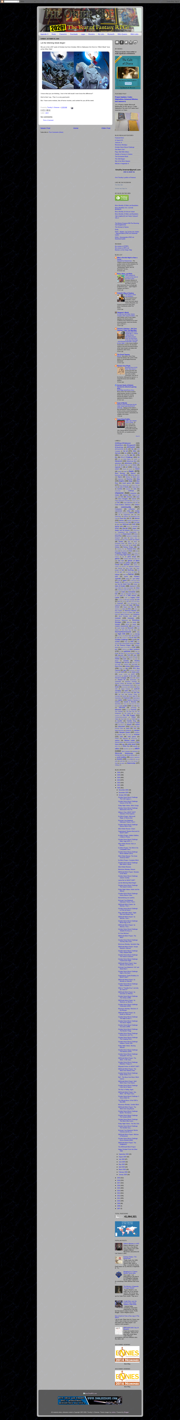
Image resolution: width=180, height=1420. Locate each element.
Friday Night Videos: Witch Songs (128, 805)
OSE (133, 647)
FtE (123, 556)
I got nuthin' (135, 578)
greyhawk (126, 564)
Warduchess (134, 738)
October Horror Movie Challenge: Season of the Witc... (128, 802)
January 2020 (123, 1174)
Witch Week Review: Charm (126, 829)
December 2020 (124, 790)
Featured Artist (119, 138)
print (135, 655)
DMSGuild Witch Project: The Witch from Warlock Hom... (127, 1069)
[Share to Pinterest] (49, 110)
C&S (116, 487)
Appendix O (44, 34)
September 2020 (124, 1154)
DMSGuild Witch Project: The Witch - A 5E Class (127, 1058)
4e (132, 453)
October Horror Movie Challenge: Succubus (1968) (128, 1025)
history (135, 572)
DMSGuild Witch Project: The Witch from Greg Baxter (127, 1107)
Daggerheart (127, 514)
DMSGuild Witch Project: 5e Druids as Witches (126, 1013)
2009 (119, 1203)
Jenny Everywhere (128, 588)
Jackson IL (133, 586)
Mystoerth (111, 34)
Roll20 (120, 668)
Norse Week (128, 635)
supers (120, 700)
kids (116, 593)
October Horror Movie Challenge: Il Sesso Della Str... (128, 1097)
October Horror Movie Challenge (124, 147)
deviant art (123, 522)
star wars (121, 694)
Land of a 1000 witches (128, 595)
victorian (136, 734)
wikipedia (135, 746)
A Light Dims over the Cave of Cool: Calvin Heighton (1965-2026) (130, 1303)
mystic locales (121, 628)
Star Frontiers (127, 692)
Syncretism (118, 703)
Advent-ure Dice (132, 461)
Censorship (117, 490)
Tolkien (117, 719)
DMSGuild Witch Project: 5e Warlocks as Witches (126, 1001)
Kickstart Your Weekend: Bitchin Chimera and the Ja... (128, 1131)
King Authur (129, 593)
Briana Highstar (123, 485)
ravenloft (126, 660)
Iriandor (135, 584)
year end (122, 761)
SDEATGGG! (118, 676)
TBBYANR (122, 707)
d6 (119, 514)
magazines (118, 605)
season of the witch (130, 676)
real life (126, 662)
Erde (136, 543)
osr (116, 649)
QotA (124, 659)
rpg (126, 668)
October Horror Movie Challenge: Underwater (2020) (128, 1005)
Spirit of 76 (118, 692)
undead (137, 724)
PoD (128, 655)
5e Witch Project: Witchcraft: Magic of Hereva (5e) (127, 817)
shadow (137, 677)
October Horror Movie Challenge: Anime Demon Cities (128, 894)
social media (125, 687)
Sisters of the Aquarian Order (125, 685)
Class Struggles (123, 499)
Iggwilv (125, 580)
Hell (123, 570)
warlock (117, 740)
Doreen (128, 526)
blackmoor (121, 479)
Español (117, 545)
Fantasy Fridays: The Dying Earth (130, 1257)
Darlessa (126, 516)
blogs (130, 481)
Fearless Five (120, 549)
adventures (128, 463)
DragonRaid (118, 534)
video (121, 736)
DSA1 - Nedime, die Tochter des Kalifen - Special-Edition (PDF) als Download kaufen (127, 233)
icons (119, 580)
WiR (132, 748)
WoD (123, 755)
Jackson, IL (118, 142)
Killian (122, 593)
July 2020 (122, 1159)
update (132, 726)
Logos (83, 34)
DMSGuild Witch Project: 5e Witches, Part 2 (126, 917)
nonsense (120, 635)
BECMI (125, 475)
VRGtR (117, 738)
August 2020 (123, 1157)
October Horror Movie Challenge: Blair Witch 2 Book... (128, 863)
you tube (122, 763)
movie (134, 622)
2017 (119, 1183)
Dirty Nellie (137, 522)
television (118, 709)
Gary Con (136, 558)
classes (134, 499)
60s (120, 455)
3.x (126, 453)
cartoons (128, 489)
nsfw (118, 637)
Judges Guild (134, 589)
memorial (117, 612)
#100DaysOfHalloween (123, 443)
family (134, 545)
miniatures (136, 614)
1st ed (125, 451)
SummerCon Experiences (124, 261)
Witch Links (134, 34)
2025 (119, 775)
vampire (136, 730)
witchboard (135, 751)
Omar (126, 641)
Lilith (138, 599)
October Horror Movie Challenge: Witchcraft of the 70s (128, 808)
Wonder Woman (131, 755)
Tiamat (133, 717)
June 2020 (122, 1162)
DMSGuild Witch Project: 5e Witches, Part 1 (126, 925)
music (134, 624)
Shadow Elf (121, 679)
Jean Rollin (118, 588)
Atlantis (124, 469)
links (119, 601)
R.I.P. (131, 658)
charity (117, 495)
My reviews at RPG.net (122, 248)
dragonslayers (127, 534)
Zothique (117, 765)
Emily (116, 229)
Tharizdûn (133, 709)
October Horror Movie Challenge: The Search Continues (128, 955)
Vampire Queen (124, 732)
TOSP (127, 719)
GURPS (117, 566)
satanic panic (135, 672)
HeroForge (131, 570)
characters (133, 493)
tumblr (119, 724)
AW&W (137, 469)
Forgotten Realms (121, 553)
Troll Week (130, 722)
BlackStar (129, 479)
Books (54, 34)
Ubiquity (129, 724)
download (135, 526)
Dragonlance (121, 532)
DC (130, 518)
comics (136, 504)
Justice (117, 592)
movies (117, 624)
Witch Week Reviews (124, 867)
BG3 (138, 475)
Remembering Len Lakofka (126, 898)
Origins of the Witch (125, 647)
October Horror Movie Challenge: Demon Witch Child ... (128, 825)
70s (128, 455)
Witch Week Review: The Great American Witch (127, 856)
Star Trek (137, 692)
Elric (129, 541)
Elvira (135, 541)
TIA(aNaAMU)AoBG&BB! (121, 717)
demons (121, 520)
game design (132, 556)
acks (119, 459)
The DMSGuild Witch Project (127, 1147)
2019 (119, 1178)
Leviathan (120, 599)
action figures (127, 459)
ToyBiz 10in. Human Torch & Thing (131, 421)
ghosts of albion (133, 560)
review (127, 666)
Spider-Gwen (134, 690)
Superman (127, 698)
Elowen (121, 541)
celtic (134, 489)
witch (47, 113)
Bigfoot (120, 477)
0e (127, 449)
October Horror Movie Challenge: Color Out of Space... (128, 1086)
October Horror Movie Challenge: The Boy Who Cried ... (128, 940)
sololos (113, 1412)
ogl (133, 639)
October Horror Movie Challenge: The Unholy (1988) (128, 997)
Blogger (126, 1412)
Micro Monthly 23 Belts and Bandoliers (126, 205)
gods (135, 563)
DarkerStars (118, 516)
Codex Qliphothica (128, 502)
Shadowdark (133, 679)
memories (124, 612)
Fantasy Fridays (128, 547)
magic (130, 605)
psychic (131, 657)
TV (123, 724)
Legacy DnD (134, 597)
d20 (138, 512)
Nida (138, 632)
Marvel (136, 608)
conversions (118, 511)
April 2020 (122, 1167)
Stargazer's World (123, 312)
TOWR (133, 719)
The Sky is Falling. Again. (126, 1089)
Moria (128, 622)
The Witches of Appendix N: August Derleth (131, 1287)
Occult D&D (133, 637)
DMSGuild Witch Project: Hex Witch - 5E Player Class (127, 1093)
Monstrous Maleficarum (121, 620)
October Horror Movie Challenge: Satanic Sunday (128, 876)
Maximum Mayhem (131, 610)
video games (132, 736)
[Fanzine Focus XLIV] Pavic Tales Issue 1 (131, 368)
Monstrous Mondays (121, 145)
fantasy (117, 547)
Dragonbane (136, 530)
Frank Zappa (134, 553)
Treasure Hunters (119, 722)
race (136, 658)
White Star (126, 746)
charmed (125, 495)
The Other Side (119, 184)
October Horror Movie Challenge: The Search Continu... (128, 886)
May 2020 (122, 1164)
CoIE (136, 502)
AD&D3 (135, 459)
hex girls (119, 572)
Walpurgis (125, 738)
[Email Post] (71, 107)
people (116, 653)
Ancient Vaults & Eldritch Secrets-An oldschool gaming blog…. (126, 387)
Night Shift (121, 634)
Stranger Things (132, 694)
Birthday (128, 477)
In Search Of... (119, 140)
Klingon (136, 593)
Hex (138, 570)
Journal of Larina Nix (123, 589)
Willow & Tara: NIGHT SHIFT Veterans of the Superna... (127, 813)
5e (138, 453)
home (124, 574)
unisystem (121, 726)
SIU (137, 685)
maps (123, 608)
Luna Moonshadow (132, 603)
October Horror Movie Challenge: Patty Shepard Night (128, 951)
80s (134, 455)
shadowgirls (118, 681)
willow (117, 748)
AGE (138, 463)
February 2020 (123, 1172)
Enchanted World (119, 543)
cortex (128, 511)
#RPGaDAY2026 (119, 449)
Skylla (117, 687)
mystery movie (135, 626)
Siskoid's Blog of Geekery (125, 293)
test (127, 709)
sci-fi (132, 674)
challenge (131, 490)
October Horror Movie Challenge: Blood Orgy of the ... (128, 921)
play (138, 653)
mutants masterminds (121, 626)
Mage (124, 605)
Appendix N (118, 467)
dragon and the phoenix (122, 530)
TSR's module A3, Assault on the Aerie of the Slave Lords (131, 277)
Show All (137, 436)
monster (118, 618)
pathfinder (127, 651)
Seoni (131, 677)
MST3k (127, 624)
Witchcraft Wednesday (124, 753)
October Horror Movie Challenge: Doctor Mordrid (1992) (128, 1139)
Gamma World (127, 558)
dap (135, 514)
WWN (131, 759)
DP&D (117, 528)
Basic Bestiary (120, 473)
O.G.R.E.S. (124, 637)
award (119, 471)
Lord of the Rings (135, 601)
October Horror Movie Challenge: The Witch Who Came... (128, 1120)
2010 (119, 1201)
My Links (101, 34)
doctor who (119, 526)
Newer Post (45, 128)
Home (75, 128)
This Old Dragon (120, 159)
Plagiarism (132, 653)
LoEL (127, 601)
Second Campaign (120, 678)
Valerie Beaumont (119, 730)
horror (131, 574)
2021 (119, 785)
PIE (127, 653)
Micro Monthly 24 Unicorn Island (124, 211)
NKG (131, 634)
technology (133, 707)
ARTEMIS (135, 467)
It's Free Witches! (123, 933)
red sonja (117, 664)
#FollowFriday (119, 447)
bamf (125, 471)
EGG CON (125, 539)
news (135, 630)
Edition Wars (133, 538)
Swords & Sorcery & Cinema (123, 154)
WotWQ (119, 759)
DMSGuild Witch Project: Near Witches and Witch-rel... (127, 964)
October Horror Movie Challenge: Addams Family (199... (128, 1042)
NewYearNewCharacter (123, 632)
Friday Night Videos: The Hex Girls (128, 1123)
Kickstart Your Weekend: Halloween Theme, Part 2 (126, 821)
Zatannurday (131, 763)
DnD (133, 524)
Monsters (91, 34)
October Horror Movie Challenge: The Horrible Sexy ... (128, 1126)
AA (138, 457)
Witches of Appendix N (122, 163)
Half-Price (123, 566)
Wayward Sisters (119, 742)
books (137, 483)
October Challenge (121, 639)
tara (125, 706)
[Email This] (42, 110)
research (126, 664)
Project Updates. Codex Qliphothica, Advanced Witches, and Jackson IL (126, 99)
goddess (128, 563)
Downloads (74, 34)
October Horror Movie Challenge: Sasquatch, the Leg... (128, 1054)
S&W (122, 672)
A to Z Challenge (127, 457)
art (127, 467)
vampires (137, 732)
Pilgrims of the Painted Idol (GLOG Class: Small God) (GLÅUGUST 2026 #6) (127, 406)
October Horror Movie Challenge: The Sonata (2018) (128, 1116)
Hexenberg (128, 572)
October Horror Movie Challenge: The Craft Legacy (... (128, 798)
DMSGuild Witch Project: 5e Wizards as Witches (126, 980)
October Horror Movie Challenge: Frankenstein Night (128, 959)
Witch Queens (122, 34)
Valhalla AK (128, 730)
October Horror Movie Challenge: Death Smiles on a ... (128, 1073)
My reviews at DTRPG (122, 246)
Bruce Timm (135, 485)
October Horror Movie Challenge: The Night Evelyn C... (128, 1017)
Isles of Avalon (120, 586)
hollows (117, 574)
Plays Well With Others (122, 152)
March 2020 (122, 1169)
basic (131, 471)
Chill (121, 497)
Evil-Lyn (124, 545)
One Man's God (119, 149)
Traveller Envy (131, 721)
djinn (118, 524)
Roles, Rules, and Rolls (124, 274)
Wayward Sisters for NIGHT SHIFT (128, 1066)
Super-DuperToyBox (123, 419)
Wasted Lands (129, 740)
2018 (119, 1180)
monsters (131, 618)
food (137, 551)
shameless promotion (131, 681)
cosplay (137, 511)
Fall (129, 545)
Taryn (138, 705)
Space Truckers (125, 688)
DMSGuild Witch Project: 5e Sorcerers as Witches (126, 992)
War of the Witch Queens (122, 161)
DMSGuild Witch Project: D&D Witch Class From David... (127, 1082)
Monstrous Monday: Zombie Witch (128, 1104)
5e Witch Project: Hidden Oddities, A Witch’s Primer (128, 836)
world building (121, 757)
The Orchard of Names (122, 227)
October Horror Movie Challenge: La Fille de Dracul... (128, 909)
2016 (119, 1185)
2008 (119, 1206)
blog (138, 479)
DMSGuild (125, 524)
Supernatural (136, 698)
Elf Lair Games (134, 539)
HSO (116, 576)
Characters (63, 34)
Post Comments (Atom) (56, 132)
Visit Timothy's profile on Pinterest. (125, 177)
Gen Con (121, 560)
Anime (134, 465)
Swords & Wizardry (130, 702)
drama (136, 534)
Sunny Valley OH (133, 696)
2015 (119, 1188)
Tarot (132, 705)
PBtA (136, 651)
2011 (119, 1198)
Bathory (133, 473)
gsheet (135, 564)
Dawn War (123, 518)
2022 (119, 782)
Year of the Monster (133, 761)
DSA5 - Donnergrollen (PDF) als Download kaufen (124, 238)
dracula (125, 528)
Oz (120, 651)
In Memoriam (133, 580)
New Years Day (126, 630)
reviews (136, 666)
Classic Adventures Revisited (122, 500)
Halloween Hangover (134, 566)
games (117, 558)
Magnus (125, 607)
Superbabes (118, 698)
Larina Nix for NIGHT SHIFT (126, 880)
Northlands (136, 635)
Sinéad (137, 683)
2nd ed (117, 453)
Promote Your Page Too (121, 188)
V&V (135, 728)
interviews (136, 582)
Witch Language (126, 751)
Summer (124, 696)
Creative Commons (122, 512)
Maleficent (117, 608)
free (116, 554)
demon (137, 518)
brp (129, 485)
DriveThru (118, 536)
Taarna (125, 703)
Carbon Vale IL (135, 487)
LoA (123, 601)
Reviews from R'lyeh (123, 366)
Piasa (122, 653)
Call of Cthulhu (124, 487)
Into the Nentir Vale (124, 584)
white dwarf (132, 744)
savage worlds (123, 674)
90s (116, 457)
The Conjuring (119, 711)
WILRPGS (126, 748)
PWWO (117, 659)
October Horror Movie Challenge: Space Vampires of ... (128, 984)
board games (126, 483)
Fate (138, 547)
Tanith (120, 705)
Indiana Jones (128, 582)
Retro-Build (134, 664)
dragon (134, 528)
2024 (119, 777)
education (117, 539)
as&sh (117, 469)
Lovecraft (120, 603)
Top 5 (122, 719)
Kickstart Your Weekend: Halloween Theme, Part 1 (126, 901)
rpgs (124, 670)
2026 (119, 772)
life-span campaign (130, 599)
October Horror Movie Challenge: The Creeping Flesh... (128, 1038)
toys (138, 719)
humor (126, 576)
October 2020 (123, 795)
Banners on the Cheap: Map (123, 250)
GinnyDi (121, 562)
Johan (137, 588)
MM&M (135, 616)
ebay (125, 538)
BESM (132, 475)
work (138, 755)
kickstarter (131, 592)
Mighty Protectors (125, 614)
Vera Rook (128, 734)
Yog (116, 763)
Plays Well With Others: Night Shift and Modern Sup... (127, 913)
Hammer (120, 568)
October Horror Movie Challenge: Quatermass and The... (128, 1034)
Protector (123, 657)
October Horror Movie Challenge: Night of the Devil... (128, 972)
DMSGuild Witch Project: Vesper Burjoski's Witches (128, 947)
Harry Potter (129, 568)
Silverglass (129, 683)
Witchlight (117, 755)
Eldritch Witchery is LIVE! (131, 1243)
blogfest (121, 481)
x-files (136, 759)
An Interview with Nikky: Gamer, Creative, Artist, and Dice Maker (126, 315)
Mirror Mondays (123, 616)
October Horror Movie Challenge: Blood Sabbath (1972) (128, 852)
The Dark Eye (130, 711)
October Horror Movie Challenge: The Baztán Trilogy (128, 1030)
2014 (119, 1190)
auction (130, 469)
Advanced (118, 461)
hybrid (127, 578)
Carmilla (119, 489)
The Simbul (127, 713)
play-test (120, 655)
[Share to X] (45, 110)
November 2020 (124, 792)
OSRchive (124, 649)
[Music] (119, 356)
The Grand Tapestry (123, 354)
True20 (137, 722)
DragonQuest (132, 532)
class (137, 497)
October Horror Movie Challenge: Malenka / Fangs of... (128, 1063)
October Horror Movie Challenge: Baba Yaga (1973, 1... (128, 840)
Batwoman (117, 475)
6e (124, 455)
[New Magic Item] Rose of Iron (125, 390)
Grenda (117, 564)
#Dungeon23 (131, 445)
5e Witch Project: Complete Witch (128, 860)
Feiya (116, 551)
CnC (118, 502)
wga (123, 744)
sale (128, 672)
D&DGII (131, 512)
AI (117, 465)
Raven (116, 660)
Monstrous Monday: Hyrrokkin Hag (128, 944)
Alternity (123, 465)
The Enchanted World (121, 156)
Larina (117, 597)
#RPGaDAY (131, 447)
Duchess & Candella (131, 536)
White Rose (118, 746)
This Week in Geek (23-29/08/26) (130, 295)
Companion (118, 509)
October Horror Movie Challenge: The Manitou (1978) (128, 1050)
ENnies (130, 543)
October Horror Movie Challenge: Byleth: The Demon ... (128, 1112)
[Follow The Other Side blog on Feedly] (122, 200)
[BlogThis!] (43, 110)
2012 (119, 1195)
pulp (136, 657)
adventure (118, 463)
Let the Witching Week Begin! (127, 883)
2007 (119, 1208)
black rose (136, 477)
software (132, 687)
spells (126, 690)
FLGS (130, 551)
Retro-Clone (118, 666)
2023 (119, 780)
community (126, 507)
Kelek (123, 592)
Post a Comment (48, 120)
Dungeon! (117, 538)
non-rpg (137, 634)
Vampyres (119, 734)
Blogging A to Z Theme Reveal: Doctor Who (130, 1272)
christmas (130, 497)
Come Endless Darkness (123, 504)
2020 (119, 788)
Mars (129, 609)
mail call (133, 607)
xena (116, 761)
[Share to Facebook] (47, 110)
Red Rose (135, 662)
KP (115, 595)
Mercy (130, 612)
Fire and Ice (124, 551)
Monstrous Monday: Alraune (126, 869)
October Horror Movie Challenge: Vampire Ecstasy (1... (128, 930)
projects (117, 657)
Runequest (132, 670)
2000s (134, 451)
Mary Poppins (118, 610)
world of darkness (134, 757)
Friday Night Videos (125, 555)
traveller (119, 721)
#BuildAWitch (119, 445)
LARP (126, 597)
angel (129, 465)
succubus (117, 696)
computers (132, 509)
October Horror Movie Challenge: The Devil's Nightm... (128, 1021)
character (119, 493)
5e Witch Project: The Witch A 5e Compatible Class (128, 848)
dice (129, 522)
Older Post (105, 128)
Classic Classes (135, 500)
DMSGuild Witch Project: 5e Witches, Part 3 (126, 905)
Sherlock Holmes (119, 683)
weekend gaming (130, 742)
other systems (134, 649)
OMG (132, 641)
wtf (127, 759)
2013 (119, 1193)
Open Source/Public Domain (126, 643)
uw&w (127, 728)
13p (132, 449)
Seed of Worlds (122, 403)
